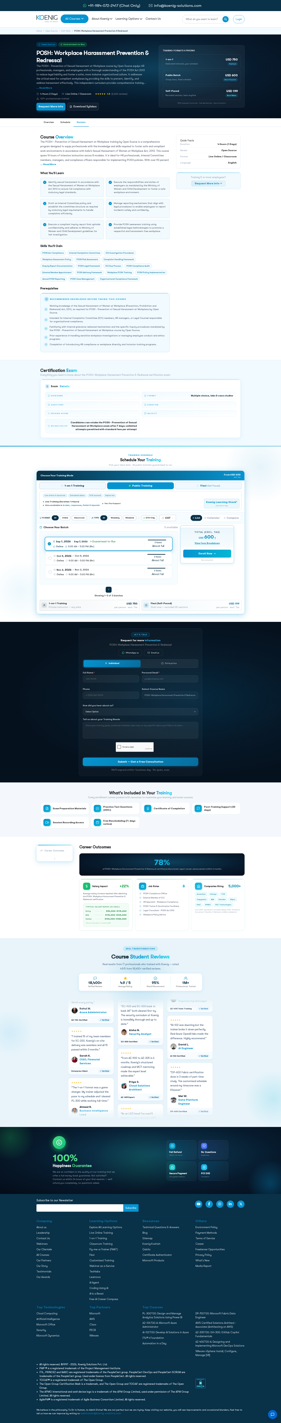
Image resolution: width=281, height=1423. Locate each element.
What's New (202, 1260)
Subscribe (130, 1207)
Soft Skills (66, 31)
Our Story (42, 1266)
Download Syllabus (85, 106)
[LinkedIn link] (230, 1204)
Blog (144, 1232)
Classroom (79, 518)
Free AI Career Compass (103, 1299)
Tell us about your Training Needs (101, 719)
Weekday (115, 518)
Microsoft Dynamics (48, 1335)
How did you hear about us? (98, 705)
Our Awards (43, 1277)
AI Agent (94, 1282)
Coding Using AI (98, 1288)
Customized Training (101, 1260)
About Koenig (100, 18)
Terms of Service (205, 1238)
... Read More (44, 88)
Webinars (42, 1243)
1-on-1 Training (98, 1238)
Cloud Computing (46, 1313)
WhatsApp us (132, 652)
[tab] (72, 485)
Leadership (43, 1232)
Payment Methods (206, 1232)
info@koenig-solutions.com (177, 5)
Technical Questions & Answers (160, 1227)
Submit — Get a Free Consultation (140, 761)
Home (39, 31)
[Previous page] (102, 590)
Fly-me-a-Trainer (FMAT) (103, 1249)
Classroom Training (101, 1243)
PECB (92, 1330)
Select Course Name (153, 689)
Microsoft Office (45, 1324)
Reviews (81, 122)
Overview (49, 122)
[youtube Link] (198, 1204)
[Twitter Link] (241, 1204)
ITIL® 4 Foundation (153, 1337)
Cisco (92, 1324)
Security (41, 1330)
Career (199, 1243)
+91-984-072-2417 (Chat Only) (114, 5)
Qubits (146, 1249)
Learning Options (128, 18)
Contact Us (153, 18)
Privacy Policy (203, 1255)
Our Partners (43, 1260)
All (55, 518)
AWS (92, 1319)
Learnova (94, 1277)
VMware (94, 1335)
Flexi (91, 1255)
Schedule (65, 122)
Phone (86, 689)
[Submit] (225, 19)
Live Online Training (101, 1232)
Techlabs (94, 1271)
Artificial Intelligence (48, 1319)
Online (65, 518)
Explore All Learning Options (105, 1227)
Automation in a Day (154, 1343)
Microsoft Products (153, 1260)
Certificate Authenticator (157, 1255)
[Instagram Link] (219, 1204)
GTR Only (150, 518)
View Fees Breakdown (207, 543)
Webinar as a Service (101, 1266)
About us (41, 1227)
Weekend (129, 518)
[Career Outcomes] (54, 858)
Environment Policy (206, 1227)
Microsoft (94, 1313)
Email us (155, 652)
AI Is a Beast (96, 1293)
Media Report (203, 1266)
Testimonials (43, 1271)
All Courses (72, 18)
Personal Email (151, 672)
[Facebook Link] (209, 1204)
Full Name (89, 672)
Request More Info (51, 106)
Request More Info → (208, 183)
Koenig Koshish (151, 1243)
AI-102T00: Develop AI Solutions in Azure (165, 1332)
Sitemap (147, 1238)
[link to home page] (46, 18)
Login (239, 19)
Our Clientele (44, 1249)
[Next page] (116, 590)
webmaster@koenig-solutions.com (100, 1413)
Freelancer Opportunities (210, 1249)
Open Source (51, 31)
